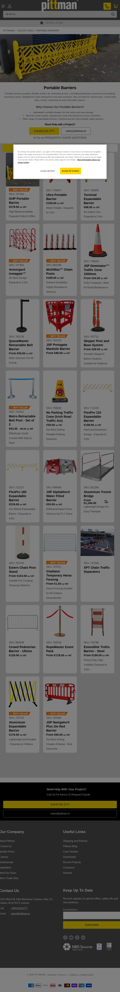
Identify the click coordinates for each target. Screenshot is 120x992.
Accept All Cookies (70, 171)
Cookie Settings (47, 171)
